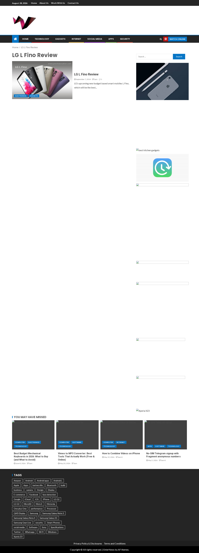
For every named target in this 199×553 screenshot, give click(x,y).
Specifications (57, 527)
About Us (44, 3)
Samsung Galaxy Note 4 (24, 518)
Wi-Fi (41, 532)
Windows (52, 532)
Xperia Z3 (18, 536)
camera (29, 490)
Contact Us (73, 3)
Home (34, 3)
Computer (20, 442)
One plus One (20, 508)
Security (125, 38)
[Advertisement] (130, 19)
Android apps (43, 480)
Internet (76, 38)
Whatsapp (30, 532)
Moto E (39, 504)
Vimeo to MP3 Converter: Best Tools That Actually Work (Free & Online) (76, 456)
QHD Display (19, 513)
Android (29, 480)
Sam (95, 79)
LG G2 (56, 499)
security (39, 522)
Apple (16, 485)
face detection (49, 494)
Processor (51, 508)
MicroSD (27, 504)
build (63, 485)
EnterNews (109, 549)
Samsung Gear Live (22, 522)
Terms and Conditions (115, 543)
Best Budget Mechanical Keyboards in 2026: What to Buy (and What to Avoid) (31, 456)
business (18, 490)
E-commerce (19, 494)
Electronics (20, 96)
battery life (38, 485)
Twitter (17, 532)
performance (37, 508)
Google (17, 499)
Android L (57, 480)
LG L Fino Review (86, 74)
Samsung (34, 513)
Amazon (17, 480)
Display (51, 490)
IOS (37, 499)
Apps (111, 38)
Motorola (51, 504)
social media (19, 527)
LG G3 (16, 504)
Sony (44, 527)
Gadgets (60, 38)
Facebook (33, 494)
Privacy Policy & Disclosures (88, 543)
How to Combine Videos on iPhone (121, 453)
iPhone (46, 499)
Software (77, 442)
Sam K (120, 457)
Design (40, 490)
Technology (42, 38)
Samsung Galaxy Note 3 (53, 513)
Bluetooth (51, 485)
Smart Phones (53, 522)
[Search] (161, 39)
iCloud (28, 499)
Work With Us (58, 3)
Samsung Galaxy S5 (48, 518)
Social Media (94, 38)
